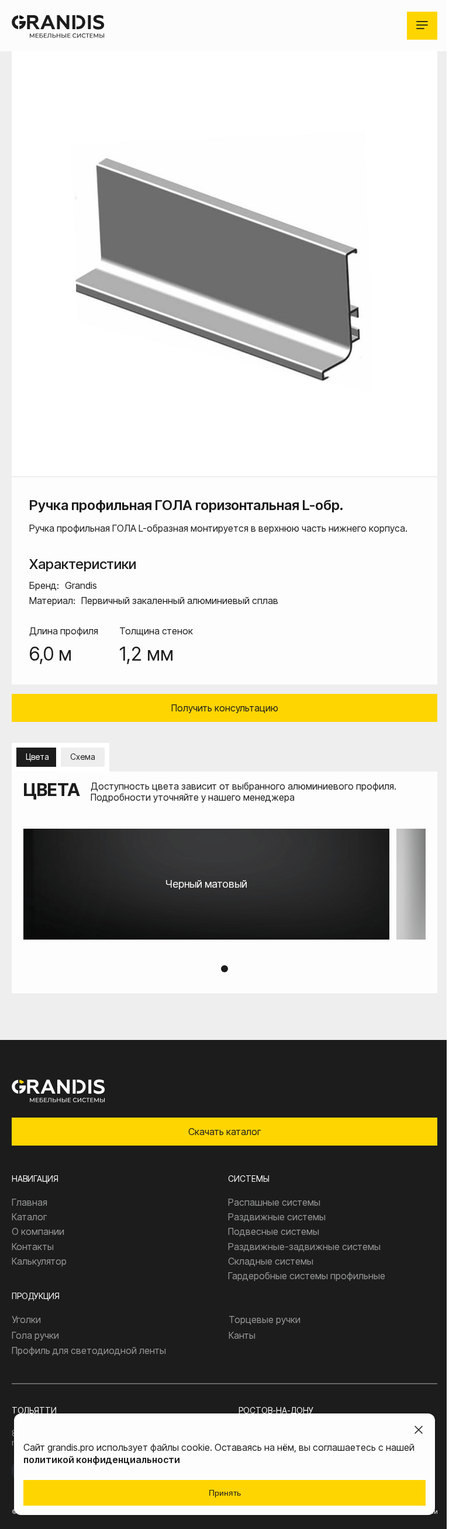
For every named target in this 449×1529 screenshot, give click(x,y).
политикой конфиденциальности (101, 1459)
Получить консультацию (224, 708)
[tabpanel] (224, 884)
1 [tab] (224, 968)
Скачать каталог (224, 1131)
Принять (225, 1492)
